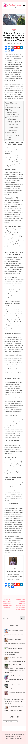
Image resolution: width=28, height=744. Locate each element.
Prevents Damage (11, 110)
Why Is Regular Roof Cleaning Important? (12, 108)
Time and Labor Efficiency (14, 125)
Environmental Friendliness (14, 129)
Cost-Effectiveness (13, 130)
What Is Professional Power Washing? (12, 116)
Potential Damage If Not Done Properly (14, 136)
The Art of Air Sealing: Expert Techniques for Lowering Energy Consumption (7, 603)
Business (14, 29)
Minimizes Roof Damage (13, 124)
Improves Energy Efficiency (13, 114)
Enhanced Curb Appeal (13, 127)
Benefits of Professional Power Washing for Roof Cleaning (14, 122)
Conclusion (8, 139)
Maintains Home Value (12, 112)
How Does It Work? (11, 119)
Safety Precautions (11, 134)
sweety (19, 43)
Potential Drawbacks (10, 132)
